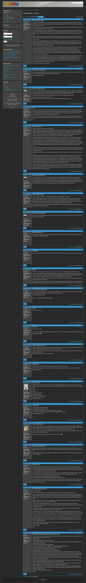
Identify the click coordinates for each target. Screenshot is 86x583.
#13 (82, 306)
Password (6, 35)
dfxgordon (5, 66)
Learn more (6, 22)
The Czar (26, 383)
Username (6, 32)
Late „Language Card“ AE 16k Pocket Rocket (13, 52)
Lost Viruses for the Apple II (10, 55)
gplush (25, 534)
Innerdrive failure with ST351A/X (10, 77)
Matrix (7, 15)
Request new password (9, 39)
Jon (25, 89)
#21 (82, 463)
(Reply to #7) (35, 211)
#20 (82, 444)
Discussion (29, 10)
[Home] (11, 6)
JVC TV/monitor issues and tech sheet (12, 51)
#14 (82, 325)
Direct (9, 46)
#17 (82, 381)
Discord (7, 16)
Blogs (6, 84)
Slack (7, 19)
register (28, 16)
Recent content (7, 27)
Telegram (7, 20)
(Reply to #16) (36, 381)
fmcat (25, 251)
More (21, 60)
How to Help (12, 107)
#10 (82, 249)
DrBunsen (26, 424)
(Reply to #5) (35, 173)
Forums (24, 10)
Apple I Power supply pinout (10, 54)
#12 (82, 288)
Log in (24, 16)
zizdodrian (26, 364)
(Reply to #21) (35, 487)
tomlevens (26, 290)
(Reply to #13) (36, 325)
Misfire (7, 17)
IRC (6, 13)
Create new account (8, 38)
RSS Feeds (7, 87)
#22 (82, 487)
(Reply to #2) (35, 87)
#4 (82, 106)
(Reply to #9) (36, 249)
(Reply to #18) (36, 422)
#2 (82, 68)
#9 (82, 231)
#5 (82, 125)
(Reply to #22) (35, 532)
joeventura (6, 75)
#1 (82, 19)
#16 (82, 362)
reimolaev (5, 69)
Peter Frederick (26, 490)
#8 (82, 211)
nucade (5, 72)
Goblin (5, 71)
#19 (82, 422)
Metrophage (27, 21)
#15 (82, 344)
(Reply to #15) (36, 362)
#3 (82, 87)
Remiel (25, 446)
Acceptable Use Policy (9, 90)
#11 (82, 268)
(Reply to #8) (35, 231)
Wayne (5, 78)
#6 (82, 173)
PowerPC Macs (36, 10)
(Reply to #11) (36, 288)
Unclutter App (14, 46)
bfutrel (25, 232)
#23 (82, 532)
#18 (82, 404)
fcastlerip (26, 405)
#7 (82, 193)
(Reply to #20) (36, 463)
